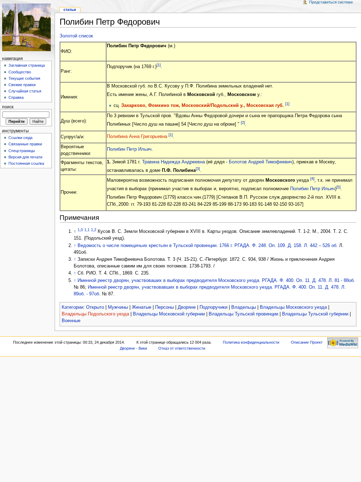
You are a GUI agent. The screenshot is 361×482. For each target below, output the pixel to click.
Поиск (7, 107)
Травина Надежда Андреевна (173, 161)
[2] (243, 122)
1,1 (87, 230)
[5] (338, 187)
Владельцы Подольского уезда (95, 314)
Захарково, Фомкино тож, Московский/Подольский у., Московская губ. (202, 105)
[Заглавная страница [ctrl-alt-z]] (27, 27)
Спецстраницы (21, 151)
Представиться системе (331, 2)
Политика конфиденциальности (251, 342)
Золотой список (76, 36)
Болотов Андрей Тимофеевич (260, 161)
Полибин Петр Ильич (129, 149)
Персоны (164, 307)
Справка (16, 97)
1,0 (80, 230)
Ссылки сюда (20, 137)
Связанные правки (25, 144)
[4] (312, 178)
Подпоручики (213, 307)
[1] (159, 65)
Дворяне (187, 307)
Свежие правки (22, 85)
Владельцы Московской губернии (169, 314)
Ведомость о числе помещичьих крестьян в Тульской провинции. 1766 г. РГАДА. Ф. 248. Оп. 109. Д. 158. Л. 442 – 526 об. (208, 245)
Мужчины (118, 307)
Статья (69, 9)
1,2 (93, 230)
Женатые (141, 307)
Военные (71, 320)
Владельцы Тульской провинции (243, 314)
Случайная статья (24, 91)
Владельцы (243, 307)
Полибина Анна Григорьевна (137, 136)
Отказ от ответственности (181, 348)
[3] (198, 169)
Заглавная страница (26, 65)
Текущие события (24, 78)
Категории (72, 307)
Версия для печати (25, 157)
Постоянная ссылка (26, 163)
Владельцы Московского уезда (293, 307)
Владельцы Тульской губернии (315, 314)
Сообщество (19, 72)
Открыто (95, 307)
